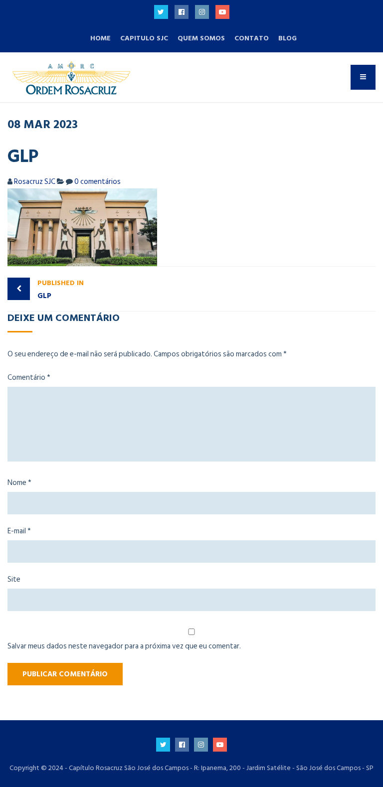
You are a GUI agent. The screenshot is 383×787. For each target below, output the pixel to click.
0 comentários (97, 181)
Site (13, 579)
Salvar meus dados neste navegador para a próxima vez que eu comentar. (124, 646)
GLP (60, 289)
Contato (251, 38)
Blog (287, 38)
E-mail (19, 531)
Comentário (28, 377)
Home (100, 38)
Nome (19, 482)
